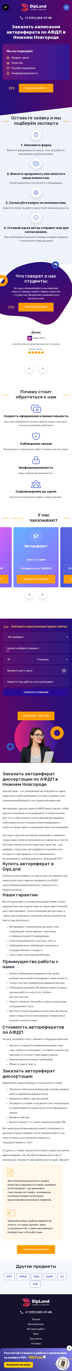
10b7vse (35, 1357)
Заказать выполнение (36, 579)
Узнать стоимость (36, 88)
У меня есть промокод (36, 692)
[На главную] (33, 7)
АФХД (23, 1276)
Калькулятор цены (18, 1364)
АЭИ (35, 1284)
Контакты (36, 1339)
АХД (36, 1276)
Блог (36, 1334)
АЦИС (49, 1276)
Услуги (36, 1319)
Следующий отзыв (42, 369)
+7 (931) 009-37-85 (38, 18)
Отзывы (36, 1343)
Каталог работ (36, 1329)
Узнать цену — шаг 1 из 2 (36, 716)
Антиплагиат (36, 1324)
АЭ (62, 1276)
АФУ (9, 1276)
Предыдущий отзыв (29, 369)
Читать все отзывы (36, 307)
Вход (66, 7)
